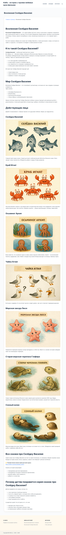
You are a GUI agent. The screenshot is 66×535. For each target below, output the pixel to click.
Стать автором (48, 524)
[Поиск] (62, 3)
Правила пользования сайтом (10, 522)
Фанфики (45, 3)
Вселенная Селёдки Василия (31, 524)
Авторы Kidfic (48, 522)
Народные (51, 3)
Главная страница (10, 19)
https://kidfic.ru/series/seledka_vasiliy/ (15, 464)
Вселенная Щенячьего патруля (31, 522)
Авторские (57, 3)
